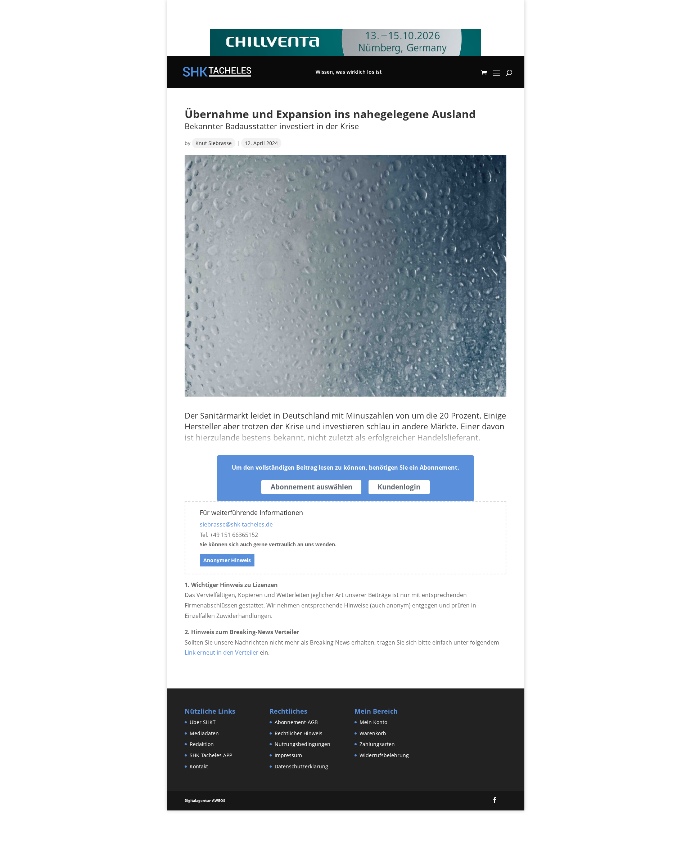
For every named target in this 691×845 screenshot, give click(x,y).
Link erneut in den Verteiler (221, 652)
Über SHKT (203, 722)
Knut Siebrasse (213, 143)
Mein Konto (373, 722)
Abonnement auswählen (311, 487)
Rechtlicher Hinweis (298, 733)
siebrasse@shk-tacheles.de (236, 524)
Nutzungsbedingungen (302, 744)
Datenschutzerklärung (301, 766)
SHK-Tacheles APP (211, 755)
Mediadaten (204, 733)
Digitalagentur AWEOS (205, 800)
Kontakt (199, 766)
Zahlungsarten (377, 744)
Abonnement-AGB (296, 722)
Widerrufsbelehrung (384, 755)
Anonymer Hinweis (227, 560)
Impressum (288, 755)
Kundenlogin (399, 487)
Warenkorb (373, 733)
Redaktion (202, 744)
